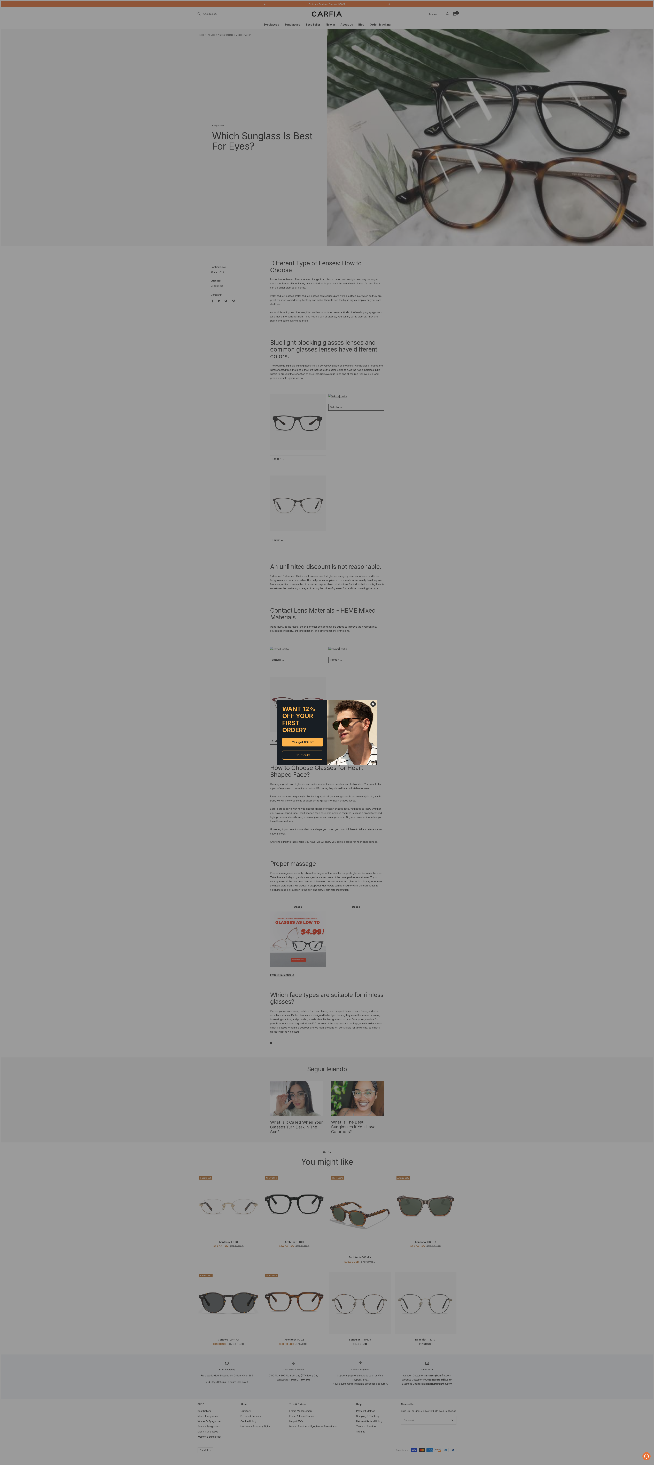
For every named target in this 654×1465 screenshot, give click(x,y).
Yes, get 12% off (303, 742)
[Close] (373, 704)
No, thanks (302, 755)
